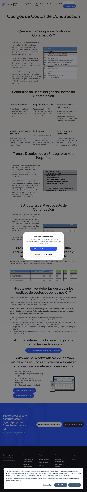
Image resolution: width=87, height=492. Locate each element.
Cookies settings (47, 485)
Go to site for (44, 249)
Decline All (74, 485)
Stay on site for (44, 254)
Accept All (60, 485)
